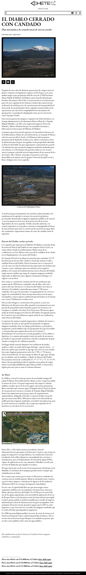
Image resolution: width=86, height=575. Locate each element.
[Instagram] (80, 13)
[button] (5, 13)
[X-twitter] (76, 13)
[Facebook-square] (72, 13)
